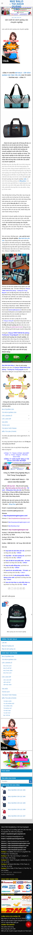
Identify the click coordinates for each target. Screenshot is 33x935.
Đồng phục (9, 490)
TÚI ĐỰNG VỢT (7, 708)
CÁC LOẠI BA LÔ (7, 662)
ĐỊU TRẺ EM (6, 715)
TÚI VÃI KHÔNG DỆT (8, 703)
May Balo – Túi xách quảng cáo (16, 5)
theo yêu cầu (17, 490)
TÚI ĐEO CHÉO (7, 701)
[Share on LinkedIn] (23, 588)
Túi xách (5, 504)
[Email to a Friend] (18, 588)
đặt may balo (11, 486)
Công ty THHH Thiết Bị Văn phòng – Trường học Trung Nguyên (16, 290)
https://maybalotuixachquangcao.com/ (19, 518)
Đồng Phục (12, 504)
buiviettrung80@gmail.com (15, 309)
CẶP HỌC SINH (7, 684)
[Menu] (2, 3)
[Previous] (1, 618)
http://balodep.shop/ (13, 526)
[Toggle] (29, 415)
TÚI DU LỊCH (6, 692)
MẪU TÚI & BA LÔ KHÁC (9, 698)
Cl (23, 562)
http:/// (18, 529)
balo (25, 179)
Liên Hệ (4, 642)
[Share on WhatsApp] (9, 588)
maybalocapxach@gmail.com (15, 838)
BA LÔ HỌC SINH (7, 670)
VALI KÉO (5, 688)
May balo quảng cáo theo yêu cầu (16, 488)
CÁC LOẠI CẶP (6, 677)
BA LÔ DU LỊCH (7, 665)
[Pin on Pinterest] (21, 588)
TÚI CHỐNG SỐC (7, 706)
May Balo (26, 502)
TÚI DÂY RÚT (6, 713)
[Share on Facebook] (12, 588)
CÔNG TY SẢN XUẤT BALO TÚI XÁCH (16, 459)
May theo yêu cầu (16, 17)
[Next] (31, 618)
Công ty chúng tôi (8, 320)
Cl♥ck (19, 553)
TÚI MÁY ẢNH (7, 710)
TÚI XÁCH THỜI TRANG (9, 695)
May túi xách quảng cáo (8, 649)
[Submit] (30, 781)
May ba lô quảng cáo (8, 646)
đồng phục (22, 181)
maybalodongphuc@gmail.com (16, 508)
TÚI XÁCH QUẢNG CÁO (9, 659)
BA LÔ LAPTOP (7, 668)
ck (26, 562)
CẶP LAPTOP (6, 682)
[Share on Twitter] (15, 588)
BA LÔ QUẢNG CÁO (8, 656)
